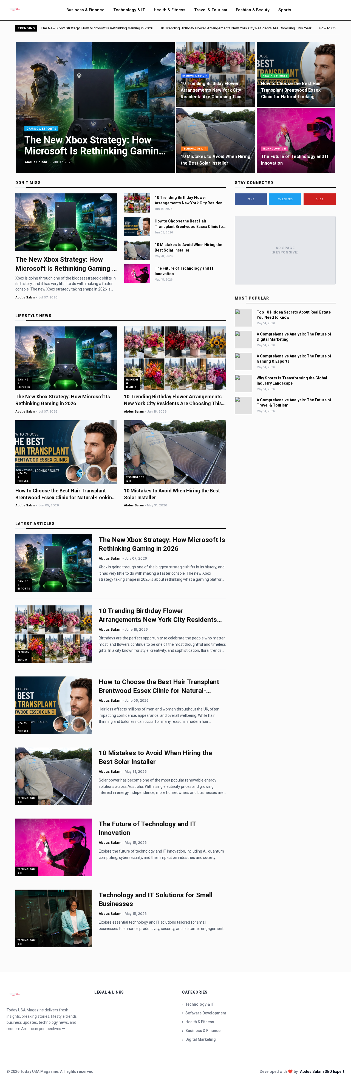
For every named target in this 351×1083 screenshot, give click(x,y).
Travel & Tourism (210, 9)
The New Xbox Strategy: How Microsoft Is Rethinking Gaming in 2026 (97, 28)
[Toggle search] (339, 10)
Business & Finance (85, 9)
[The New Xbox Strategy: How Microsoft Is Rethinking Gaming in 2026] (95, 107)
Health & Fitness (169, 9)
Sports (284, 9)
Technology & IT (129, 9)
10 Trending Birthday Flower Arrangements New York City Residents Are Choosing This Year (236, 28)
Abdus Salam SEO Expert (322, 1071)
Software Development (204, 1013)
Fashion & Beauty (253, 9)
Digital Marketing (199, 1039)
